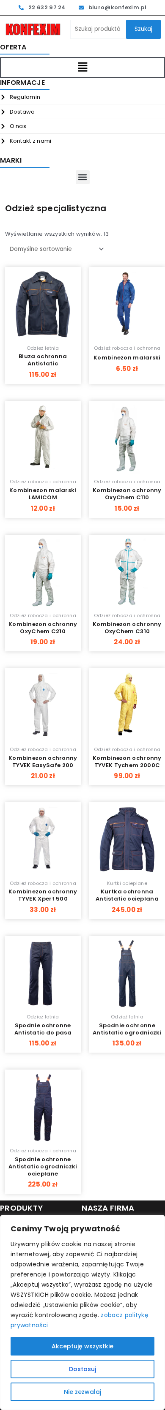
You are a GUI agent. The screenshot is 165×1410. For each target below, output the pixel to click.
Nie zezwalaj (82, 1392)
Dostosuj (82, 1369)
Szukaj (143, 29)
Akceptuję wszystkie (82, 1346)
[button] (82, 67)
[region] (82, 1312)
